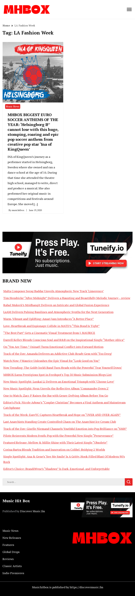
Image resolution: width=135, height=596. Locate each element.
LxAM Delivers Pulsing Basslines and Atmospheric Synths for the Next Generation (58, 312)
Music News (12, 106)
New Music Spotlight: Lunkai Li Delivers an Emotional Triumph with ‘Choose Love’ (58, 381)
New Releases (11, 538)
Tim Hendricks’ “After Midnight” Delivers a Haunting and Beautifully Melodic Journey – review (66, 298)
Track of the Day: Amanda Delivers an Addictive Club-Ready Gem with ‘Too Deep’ (57, 354)
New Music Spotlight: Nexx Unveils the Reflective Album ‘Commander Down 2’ (56, 388)
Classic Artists (12, 566)
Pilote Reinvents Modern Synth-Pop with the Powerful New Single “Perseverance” (58, 436)
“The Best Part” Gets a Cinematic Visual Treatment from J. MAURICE (49, 333)
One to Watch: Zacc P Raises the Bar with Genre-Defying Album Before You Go (55, 395)
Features (8, 545)
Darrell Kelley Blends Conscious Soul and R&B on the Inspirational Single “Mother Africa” (64, 340)
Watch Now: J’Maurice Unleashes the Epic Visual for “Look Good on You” (51, 361)
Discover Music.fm (32, 511)
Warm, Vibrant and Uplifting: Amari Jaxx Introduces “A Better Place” (48, 319)
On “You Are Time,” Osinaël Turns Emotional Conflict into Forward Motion (53, 347)
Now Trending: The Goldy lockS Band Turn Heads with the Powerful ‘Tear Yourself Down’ (62, 368)
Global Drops (11, 552)
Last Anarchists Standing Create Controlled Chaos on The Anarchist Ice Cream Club (59, 422)
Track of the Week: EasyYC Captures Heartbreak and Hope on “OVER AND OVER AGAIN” (62, 415)
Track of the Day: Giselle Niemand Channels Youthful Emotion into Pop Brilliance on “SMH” (65, 429)
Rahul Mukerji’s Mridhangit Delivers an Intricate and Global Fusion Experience (56, 305)
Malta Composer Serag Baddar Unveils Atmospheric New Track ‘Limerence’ (53, 291)
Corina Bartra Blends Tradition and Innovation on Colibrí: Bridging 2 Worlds (54, 449)
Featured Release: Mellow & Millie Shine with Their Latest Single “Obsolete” (55, 442)
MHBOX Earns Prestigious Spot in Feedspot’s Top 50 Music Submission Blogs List (57, 375)
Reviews (8, 559)
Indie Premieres (13, 573)
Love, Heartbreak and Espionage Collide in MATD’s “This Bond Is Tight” (51, 326)
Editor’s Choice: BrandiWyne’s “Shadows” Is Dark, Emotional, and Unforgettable (56, 469)
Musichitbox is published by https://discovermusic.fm (67, 587)
